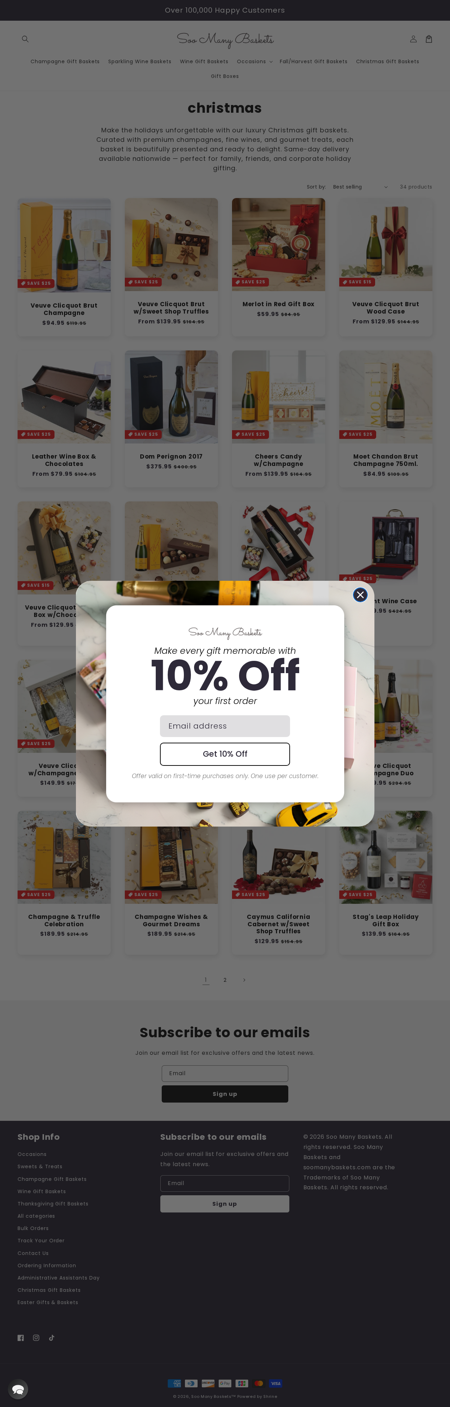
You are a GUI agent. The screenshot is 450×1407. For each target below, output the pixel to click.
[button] (18, 1389)
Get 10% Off (225, 754)
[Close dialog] (360, 595)
